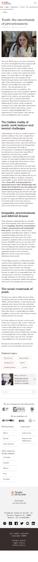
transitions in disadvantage (24, 150)
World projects (8, 426)
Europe (6, 438)
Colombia (6, 457)
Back (5, 12)
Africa (5, 433)
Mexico (5, 468)
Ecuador (6, 463)
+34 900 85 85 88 (19, 503)
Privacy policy (19, 540)
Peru (5, 474)
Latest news (26, 433)
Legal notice (19, 543)
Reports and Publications (26, 439)
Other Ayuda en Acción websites (8, 452)
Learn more (25, 426)
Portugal (6, 479)
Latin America (8, 444)
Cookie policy (19, 545)
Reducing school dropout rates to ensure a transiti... (22, 380)
